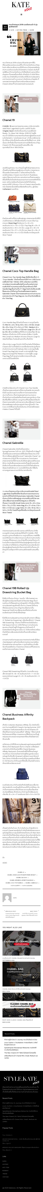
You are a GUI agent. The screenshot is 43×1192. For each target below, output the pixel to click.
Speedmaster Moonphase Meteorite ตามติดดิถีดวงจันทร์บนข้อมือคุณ (20, 1049)
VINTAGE (5, 1177)
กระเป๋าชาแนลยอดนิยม (27, 885)
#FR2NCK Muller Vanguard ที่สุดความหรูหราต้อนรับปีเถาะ (20, 1147)
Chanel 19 (21, 872)
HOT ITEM (5, 1167)
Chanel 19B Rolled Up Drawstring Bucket (21, 875)
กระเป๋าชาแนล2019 (15, 885)
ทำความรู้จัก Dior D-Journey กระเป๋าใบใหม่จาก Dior (20, 1039)
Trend (25, 30)
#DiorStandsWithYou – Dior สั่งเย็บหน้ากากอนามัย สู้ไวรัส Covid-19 (21, 1140)
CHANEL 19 (6, 126)
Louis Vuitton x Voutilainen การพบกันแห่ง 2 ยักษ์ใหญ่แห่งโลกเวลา (20, 1043)
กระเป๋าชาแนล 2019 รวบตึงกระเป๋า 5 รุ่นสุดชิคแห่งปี (23, 25)
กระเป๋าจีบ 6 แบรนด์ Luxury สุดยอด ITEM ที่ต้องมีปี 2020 (30, 914)
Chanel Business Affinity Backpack (21, 880)
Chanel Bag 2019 (21, 877)
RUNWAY (5, 1171)
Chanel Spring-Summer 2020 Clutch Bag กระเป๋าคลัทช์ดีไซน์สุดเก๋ (13, 915)
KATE (12, 30)
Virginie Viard (8, 131)
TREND (4, 1174)
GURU (4, 1161)
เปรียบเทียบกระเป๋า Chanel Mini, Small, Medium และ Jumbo (21, 1057)
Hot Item (19, 30)
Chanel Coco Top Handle (14, 883)
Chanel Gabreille (31, 883)
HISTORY (5, 1164)
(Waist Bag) (12, 223)
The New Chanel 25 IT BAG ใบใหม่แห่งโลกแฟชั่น (20, 1053)
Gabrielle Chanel (8, 293)
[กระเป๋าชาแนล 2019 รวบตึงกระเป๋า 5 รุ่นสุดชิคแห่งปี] (21, 42)
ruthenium (7, 189)
